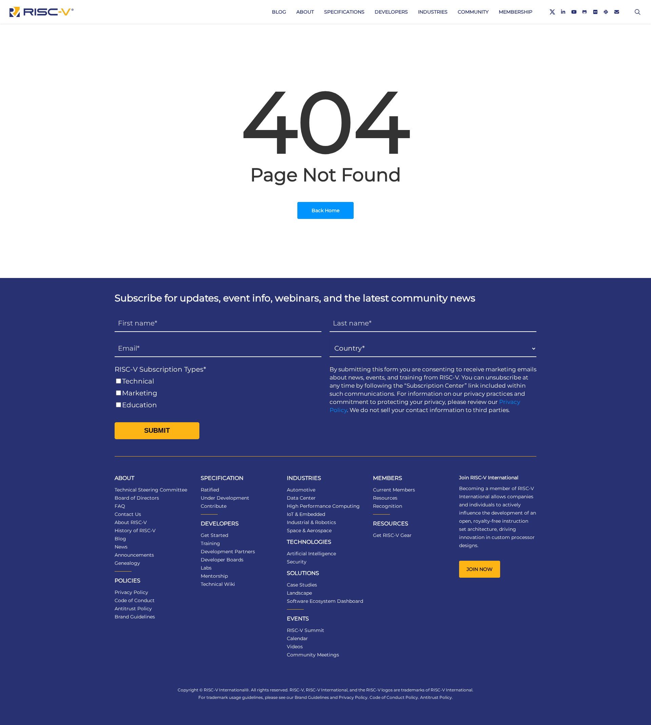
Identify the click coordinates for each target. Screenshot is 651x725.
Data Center (301, 498)
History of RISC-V (135, 530)
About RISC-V (131, 522)
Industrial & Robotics (311, 522)
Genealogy (127, 563)
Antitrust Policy (133, 609)
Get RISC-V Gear (392, 535)
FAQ (120, 506)
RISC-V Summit (305, 630)
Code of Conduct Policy (394, 697)
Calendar (297, 638)
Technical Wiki (218, 584)
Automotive (301, 490)
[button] (479, 569)
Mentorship (214, 576)
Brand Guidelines (135, 617)
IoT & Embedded (306, 514)
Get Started (214, 535)
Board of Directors (137, 498)
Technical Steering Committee (151, 490)
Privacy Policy (131, 592)
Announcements (134, 555)
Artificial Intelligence (311, 554)
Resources (385, 498)
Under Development (225, 498)
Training (210, 543)
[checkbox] (218, 393)
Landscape (299, 593)
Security (297, 562)
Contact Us (128, 514)
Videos (295, 647)
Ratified (210, 490)
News (121, 547)
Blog (120, 539)
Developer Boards (222, 560)
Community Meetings (313, 655)
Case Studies (302, 585)
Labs (206, 568)
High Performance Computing (323, 506)
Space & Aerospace (309, 530)
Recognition (387, 506)
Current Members (394, 490)
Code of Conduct (135, 600)
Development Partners (228, 552)
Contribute (213, 506)
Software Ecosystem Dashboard (325, 601)
